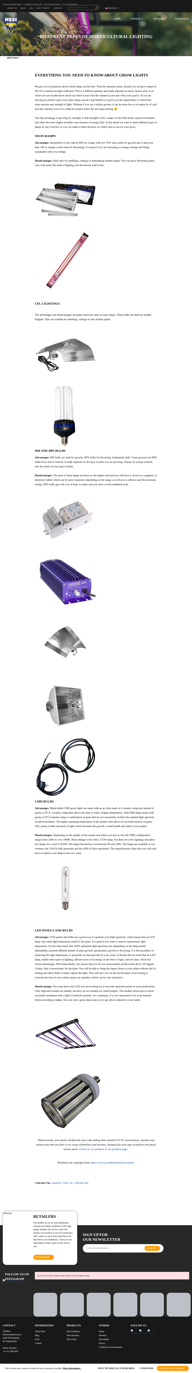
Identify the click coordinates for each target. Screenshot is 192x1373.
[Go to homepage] (16, 28)
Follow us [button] (138, 1325)
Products (74, 1325)
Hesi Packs (72, 1339)
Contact (57, 8)
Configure (147, 1368)
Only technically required (116, 1368)
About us (12, 8)
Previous (13, 58)
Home (101, 1331)
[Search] (97, 7)
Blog (23, 8)
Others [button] (104, 1325)
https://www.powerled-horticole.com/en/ (112, 1162)
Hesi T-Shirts (43, 8)
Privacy (102, 1343)
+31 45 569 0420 (70, 4)
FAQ (31, 8)
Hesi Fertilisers (73, 1331)
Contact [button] (9, 1325)
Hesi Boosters (73, 1335)
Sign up (151, 1248)
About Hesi (40, 1331)
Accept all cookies (172, 1368)
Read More (42, 1257)
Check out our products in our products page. (104, 1149)
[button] (80, 1327)
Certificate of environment (110, 1347)
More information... (72, 1368)
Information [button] (44, 1325)
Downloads (104, 1339)
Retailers (103, 1335)
